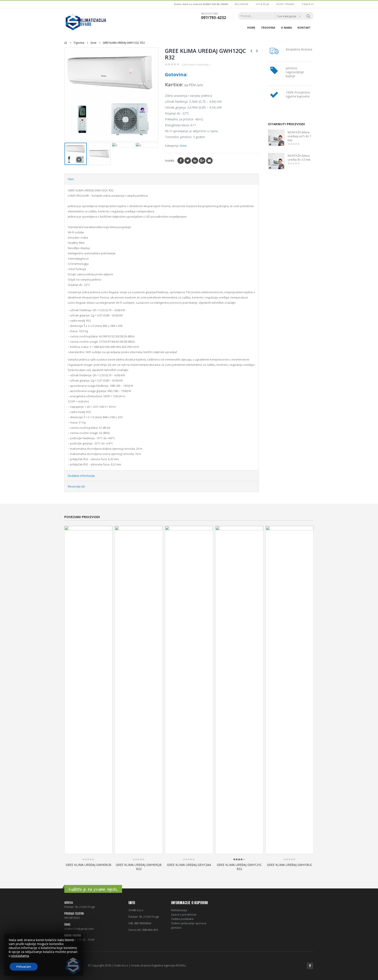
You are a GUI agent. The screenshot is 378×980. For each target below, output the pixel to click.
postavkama (20, 956)
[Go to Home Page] (65, 42)
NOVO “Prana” (285, 4)
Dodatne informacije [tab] (81, 476)
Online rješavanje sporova (188, 923)
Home (251, 27)
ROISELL (181, 966)
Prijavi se (308, 4)
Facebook (180, 160)
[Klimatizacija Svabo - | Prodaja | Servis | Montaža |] (86, 22)
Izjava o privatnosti (183, 914)
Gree (183, 145)
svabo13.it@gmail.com (79, 929)
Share (169, 161)
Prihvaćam (23, 966)
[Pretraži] (308, 16)
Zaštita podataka (182, 919)
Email (209, 160)
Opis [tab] (71, 179)
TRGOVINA (268, 27)
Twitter (187, 160)
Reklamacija (179, 910)
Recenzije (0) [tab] (76, 486)
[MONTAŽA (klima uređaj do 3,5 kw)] (276, 161)
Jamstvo (176, 928)
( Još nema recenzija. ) (196, 64)
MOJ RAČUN (241, 4)
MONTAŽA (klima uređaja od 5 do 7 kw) (299, 136)
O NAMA (286, 27)
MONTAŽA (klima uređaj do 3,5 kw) (299, 157)
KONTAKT (304, 27)
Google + (202, 160)
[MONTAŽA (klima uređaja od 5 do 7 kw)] (276, 138)
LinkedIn (195, 160)
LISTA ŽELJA (262, 4)
